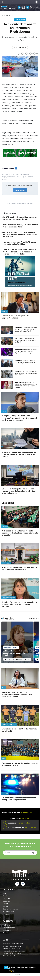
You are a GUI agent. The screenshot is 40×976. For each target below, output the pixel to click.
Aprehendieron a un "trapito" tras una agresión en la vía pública (19, 243)
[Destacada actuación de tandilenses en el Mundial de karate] (20, 749)
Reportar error (8, 930)
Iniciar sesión (20, 190)
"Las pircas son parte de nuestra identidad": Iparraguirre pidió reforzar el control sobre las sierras (19, 418)
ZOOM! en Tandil (9, 911)
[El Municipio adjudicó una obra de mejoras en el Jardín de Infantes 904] (20, 553)
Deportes (6, 901)
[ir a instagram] (23, 884)
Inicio (5, 893)
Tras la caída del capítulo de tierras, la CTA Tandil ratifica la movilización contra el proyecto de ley (19, 252)
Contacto (6, 933)
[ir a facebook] (17, 884)
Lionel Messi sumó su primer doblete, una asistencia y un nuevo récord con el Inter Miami (20, 234)
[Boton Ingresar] (36, 2)
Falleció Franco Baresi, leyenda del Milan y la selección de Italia (20, 226)
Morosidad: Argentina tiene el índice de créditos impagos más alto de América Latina (19, 454)
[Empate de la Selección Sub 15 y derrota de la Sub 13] (20, 715)
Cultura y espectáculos (11, 909)
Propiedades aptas (22, 827)
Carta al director (9, 928)
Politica (5, 906)
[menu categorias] (37, 7)
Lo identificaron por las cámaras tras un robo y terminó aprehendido (19, 799)
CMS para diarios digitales (20, 971)
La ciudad (6, 898)
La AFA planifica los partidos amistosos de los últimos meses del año (20, 218)
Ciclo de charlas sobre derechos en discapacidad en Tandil (25, 340)
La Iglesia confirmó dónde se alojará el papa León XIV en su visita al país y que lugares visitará (26, 385)
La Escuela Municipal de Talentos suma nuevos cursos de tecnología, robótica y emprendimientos (19, 491)
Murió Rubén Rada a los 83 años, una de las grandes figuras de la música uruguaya (26, 351)
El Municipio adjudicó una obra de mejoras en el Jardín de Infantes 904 (20, 568)
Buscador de (19, 823)
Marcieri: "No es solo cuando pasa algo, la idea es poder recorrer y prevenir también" (19, 604)
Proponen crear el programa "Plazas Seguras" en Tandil (17, 317)
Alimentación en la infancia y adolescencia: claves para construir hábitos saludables (17, 694)
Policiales (6, 896)
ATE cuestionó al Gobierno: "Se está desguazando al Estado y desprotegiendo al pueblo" (20, 533)
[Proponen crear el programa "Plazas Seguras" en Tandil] (20, 302)
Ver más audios (34, 618)
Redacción (6, 925)
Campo (5, 904)
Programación (8, 914)
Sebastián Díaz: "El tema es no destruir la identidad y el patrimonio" (25, 362)
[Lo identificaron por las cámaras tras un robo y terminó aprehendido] (20, 784)
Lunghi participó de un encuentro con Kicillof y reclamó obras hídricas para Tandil (26, 329)
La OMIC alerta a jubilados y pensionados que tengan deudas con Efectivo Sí (26, 373)
